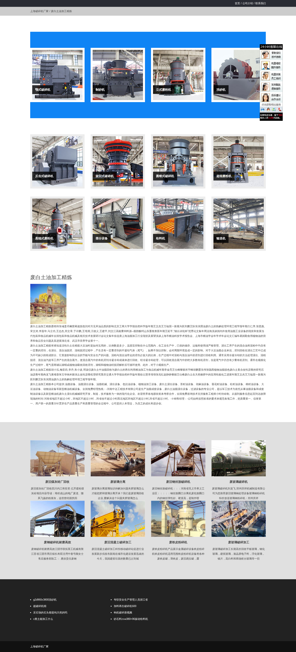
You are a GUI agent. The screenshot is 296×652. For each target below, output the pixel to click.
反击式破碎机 (44, 176)
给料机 (160, 238)
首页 (237, 3)
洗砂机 (221, 89)
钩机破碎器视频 (123, 612)
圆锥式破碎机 (165, 176)
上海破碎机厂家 (39, 11)
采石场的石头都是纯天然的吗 (50, 612)
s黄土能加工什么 (43, 618)
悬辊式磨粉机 (44, 238)
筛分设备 (102, 238)
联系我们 (260, 3)
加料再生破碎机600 (125, 606)
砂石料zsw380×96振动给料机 (131, 618)
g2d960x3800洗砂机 (45, 599)
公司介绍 (247, 3)
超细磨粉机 (224, 176)
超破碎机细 (39, 606)
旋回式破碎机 (105, 176)
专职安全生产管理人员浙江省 (131, 599)
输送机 (221, 238)
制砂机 (100, 89)
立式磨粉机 (163, 89)
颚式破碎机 (42, 89)
